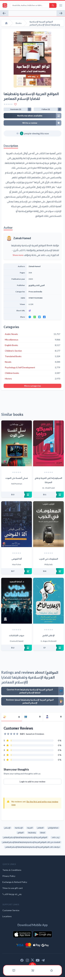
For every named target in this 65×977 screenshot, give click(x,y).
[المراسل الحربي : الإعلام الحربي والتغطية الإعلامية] (4, 13)
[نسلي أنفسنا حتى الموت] (16, 443)
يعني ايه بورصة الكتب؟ (12, 894)
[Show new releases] (32, 964)
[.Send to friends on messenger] (30, 317)
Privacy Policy (8, 876)
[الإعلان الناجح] (48, 601)
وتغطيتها (32, 832)
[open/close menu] (61, 5)
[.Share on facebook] (44, 317)
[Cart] (33, 970)
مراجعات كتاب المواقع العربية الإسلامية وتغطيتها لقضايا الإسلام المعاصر (32, 847)
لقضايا (42, 832)
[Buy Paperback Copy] (16, 495)
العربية (29, 828)
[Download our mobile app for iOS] (22, 934)
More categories (32, 385)
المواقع (20, 832)
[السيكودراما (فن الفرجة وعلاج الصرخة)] (48, 443)
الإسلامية (19, 828)
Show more (18, 255)
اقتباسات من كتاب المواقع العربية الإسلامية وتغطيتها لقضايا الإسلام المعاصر (31, 842)
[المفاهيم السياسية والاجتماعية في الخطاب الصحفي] (61, 13)
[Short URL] (44, 310)
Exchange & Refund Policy (14, 882)
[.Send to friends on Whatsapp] (34, 317)
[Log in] (51, 970)
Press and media (35, 291)
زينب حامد (55, 837)
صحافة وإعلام (53, 828)
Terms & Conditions (11, 870)
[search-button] (53, 5)
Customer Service (10, 910)
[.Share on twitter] (39, 317)
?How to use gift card (12, 888)
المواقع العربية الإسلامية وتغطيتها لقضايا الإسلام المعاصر (25, 837)
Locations (7, 916)
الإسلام (7, 828)
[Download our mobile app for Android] (42, 934)
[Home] (6, 23)
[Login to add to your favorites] (15, 104)
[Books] (14, 970)
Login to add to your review (32, 781)
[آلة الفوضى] (16, 524)
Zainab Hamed (22, 238)
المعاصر (40, 828)
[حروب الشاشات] (16, 601)
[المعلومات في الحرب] (48, 524)
